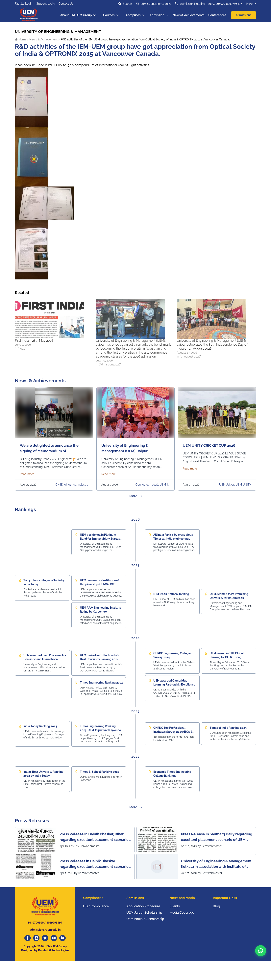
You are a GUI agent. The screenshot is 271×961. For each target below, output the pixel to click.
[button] (260, 950)
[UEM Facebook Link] (27, 938)
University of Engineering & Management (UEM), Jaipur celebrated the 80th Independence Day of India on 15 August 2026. (212, 344)
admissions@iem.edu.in (156, 3)
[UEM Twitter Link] (45, 938)
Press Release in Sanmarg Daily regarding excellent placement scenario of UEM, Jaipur (216, 837)
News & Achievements (188, 15)
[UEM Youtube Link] (54, 938)
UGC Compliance (96, 906)
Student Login (45, 3)
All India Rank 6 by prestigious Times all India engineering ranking (173, 538)
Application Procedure (143, 906)
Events (175, 906)
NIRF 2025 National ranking (171, 594)
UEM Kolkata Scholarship (145, 919)
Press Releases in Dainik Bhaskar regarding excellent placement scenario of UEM (94, 864)
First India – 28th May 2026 (34, 340)
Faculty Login (23, 3)
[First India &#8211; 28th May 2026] (53, 319)
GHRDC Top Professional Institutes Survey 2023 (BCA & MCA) (172, 731)
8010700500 (216, 4)
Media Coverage (182, 912)
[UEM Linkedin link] (62, 938)
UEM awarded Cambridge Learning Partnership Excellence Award (174, 684)
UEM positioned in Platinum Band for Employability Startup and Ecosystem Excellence (100, 538)
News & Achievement (43, 39)
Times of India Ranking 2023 (228, 727)
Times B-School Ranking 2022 (99, 771)
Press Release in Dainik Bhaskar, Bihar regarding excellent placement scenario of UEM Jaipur (94, 837)
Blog (216, 906)
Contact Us (66, 3)
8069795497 (234, 4)
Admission (157, 15)
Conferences (217, 15)
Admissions (244, 15)
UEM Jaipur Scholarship (144, 912)
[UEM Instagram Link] (36, 938)
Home (22, 39)
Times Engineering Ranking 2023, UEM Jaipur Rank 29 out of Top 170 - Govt (101, 730)
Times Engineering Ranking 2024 (101, 682)
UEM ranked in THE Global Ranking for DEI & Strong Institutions (227, 657)
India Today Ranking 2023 (40, 726)
